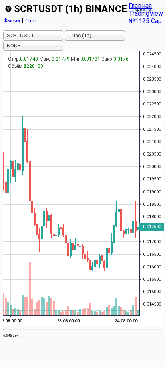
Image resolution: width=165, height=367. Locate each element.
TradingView (146, 13)
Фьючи (11, 21)
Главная (140, 6)
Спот (31, 21)
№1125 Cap (145, 21)
